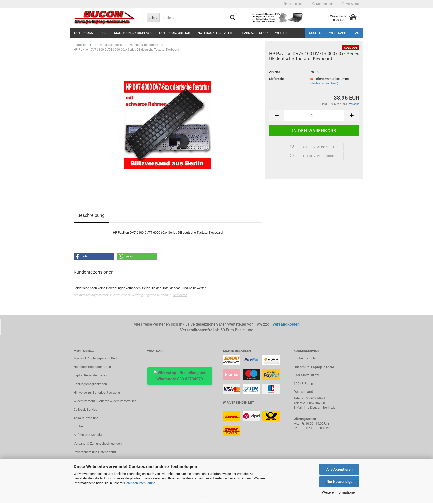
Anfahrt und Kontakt (88, 435)
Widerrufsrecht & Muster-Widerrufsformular (105, 401)
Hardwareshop (255, 33)
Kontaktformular (305, 358)
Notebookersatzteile (216, 33)
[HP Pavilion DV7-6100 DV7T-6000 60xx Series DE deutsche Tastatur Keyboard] (167, 125)
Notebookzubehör (174, 33)
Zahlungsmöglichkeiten (90, 384)
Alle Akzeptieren (339, 469)
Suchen (315, 33)
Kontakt (79, 426)
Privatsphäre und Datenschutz (95, 452)
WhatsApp (337, 33)
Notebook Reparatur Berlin (92, 367)
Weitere (281, 33)
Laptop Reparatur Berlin (90, 375)
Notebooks (83, 33)
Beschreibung (91, 215)
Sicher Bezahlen (237, 351)
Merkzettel (351, 4)
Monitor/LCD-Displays (133, 33)
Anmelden (180, 295)
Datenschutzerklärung (139, 483)
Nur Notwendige (339, 482)
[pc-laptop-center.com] (107, 18)
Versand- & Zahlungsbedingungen (98, 443)
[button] (94, 256)
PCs (103, 33)
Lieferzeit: (276, 79)
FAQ (356, 33)
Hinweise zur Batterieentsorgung (97, 392)
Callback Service (85, 409)
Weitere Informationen (339, 492)
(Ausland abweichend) (324, 83)
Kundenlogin (324, 4)
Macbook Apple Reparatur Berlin (96, 358)
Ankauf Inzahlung (86, 418)
